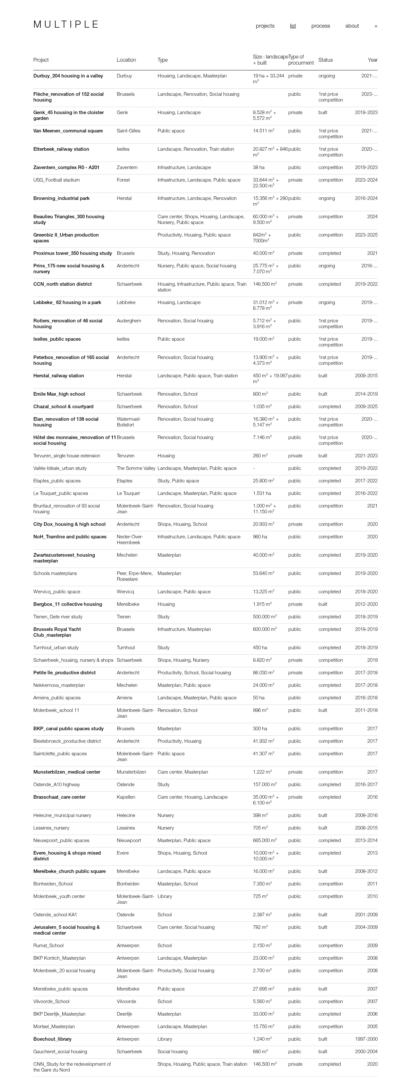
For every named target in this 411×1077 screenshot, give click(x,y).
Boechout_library (52, 1039)
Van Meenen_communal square (68, 131)
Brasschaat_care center (59, 797)
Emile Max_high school (59, 394)
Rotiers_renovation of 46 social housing (67, 324)
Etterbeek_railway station (61, 149)
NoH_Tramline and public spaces (70, 537)
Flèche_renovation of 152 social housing (68, 97)
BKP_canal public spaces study (68, 729)
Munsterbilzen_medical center (66, 772)
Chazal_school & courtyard (63, 407)
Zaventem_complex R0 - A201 (66, 168)
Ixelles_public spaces (57, 339)
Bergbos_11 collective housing (67, 604)
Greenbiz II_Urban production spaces (66, 238)
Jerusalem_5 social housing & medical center (66, 930)
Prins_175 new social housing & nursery (68, 269)
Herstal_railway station (58, 376)
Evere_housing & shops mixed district (67, 856)
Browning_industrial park (61, 198)
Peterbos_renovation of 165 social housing (71, 360)
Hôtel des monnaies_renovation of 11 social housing (74, 440)
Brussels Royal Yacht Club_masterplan (57, 632)
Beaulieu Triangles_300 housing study (68, 220)
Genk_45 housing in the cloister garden (68, 116)
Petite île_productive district (64, 673)
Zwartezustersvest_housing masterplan (64, 558)
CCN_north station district (62, 284)
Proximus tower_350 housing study (72, 253)
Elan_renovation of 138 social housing (66, 422)
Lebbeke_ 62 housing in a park (67, 303)
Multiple (67, 26)
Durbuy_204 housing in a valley (68, 76)
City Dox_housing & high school (69, 524)
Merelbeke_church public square (69, 871)
